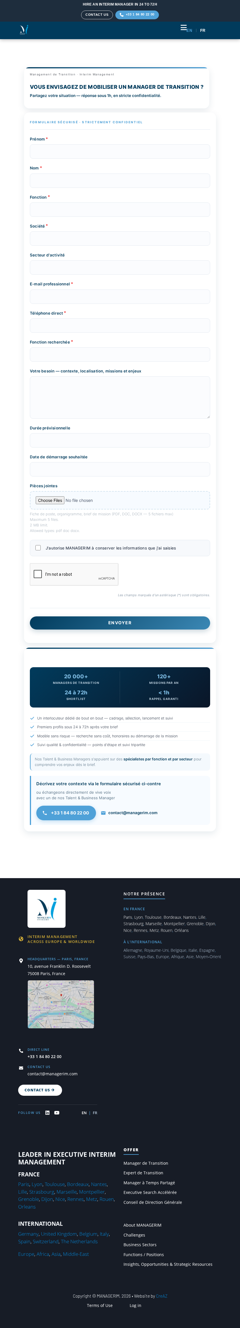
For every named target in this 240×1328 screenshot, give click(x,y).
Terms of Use (100, 1305)
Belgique (178, 950)
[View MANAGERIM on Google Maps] (61, 1008)
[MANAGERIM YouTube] (56, 1112)
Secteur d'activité (47, 255)
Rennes (141, 930)
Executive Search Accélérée (150, 1192)
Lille (201, 917)
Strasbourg (133, 923)
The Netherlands (79, 1241)
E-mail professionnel (50, 284)
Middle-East (76, 1254)
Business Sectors (140, 1244)
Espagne (207, 950)
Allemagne (133, 950)
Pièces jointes (43, 485)
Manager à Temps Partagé (149, 1182)
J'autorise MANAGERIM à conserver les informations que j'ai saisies (111, 548)
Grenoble (195, 923)
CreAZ (161, 1295)
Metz (154, 930)
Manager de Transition (146, 1163)
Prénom (37, 139)
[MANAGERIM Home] (47, 908)
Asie (190, 956)
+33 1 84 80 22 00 (70, 813)
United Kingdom (59, 1233)
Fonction (38, 197)
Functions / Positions (144, 1254)
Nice (128, 930)
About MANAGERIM (143, 1225)
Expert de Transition (143, 1173)
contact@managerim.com (132, 812)
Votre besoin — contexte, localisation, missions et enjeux (85, 371)
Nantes (189, 917)
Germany (28, 1233)
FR (202, 30)
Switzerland (46, 1241)
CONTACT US (97, 14)
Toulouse (153, 917)
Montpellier (174, 923)
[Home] (24, 30)
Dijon (210, 923)
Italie (192, 950)
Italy (104, 1233)
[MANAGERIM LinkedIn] (47, 1112)
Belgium (88, 1233)
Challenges (134, 1235)
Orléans (181, 930)
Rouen (166, 930)
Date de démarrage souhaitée (59, 457)
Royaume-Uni (156, 950)
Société (37, 226)
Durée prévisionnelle (50, 428)
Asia (56, 1254)
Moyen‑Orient (208, 956)
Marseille (153, 923)
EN (189, 30)
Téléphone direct (46, 313)
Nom (34, 168)
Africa (43, 1254)
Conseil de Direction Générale (153, 1202)
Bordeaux (172, 917)
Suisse (130, 956)
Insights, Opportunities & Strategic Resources (168, 1264)
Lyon (138, 917)
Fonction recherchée (50, 342)
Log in (135, 1305)
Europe (162, 956)
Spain (24, 1241)
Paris (128, 917)
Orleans (27, 1206)
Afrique (177, 956)
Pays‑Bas (146, 956)
